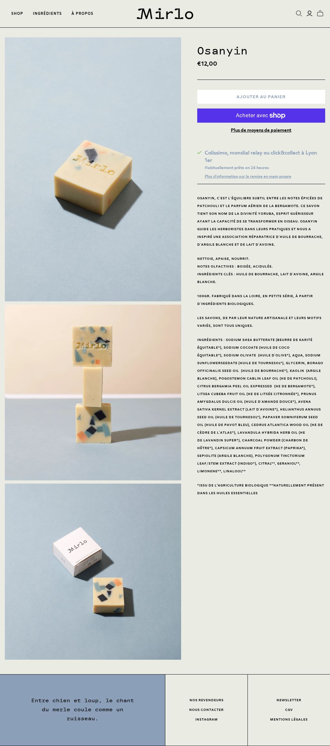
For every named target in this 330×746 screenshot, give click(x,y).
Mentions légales (289, 719)
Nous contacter (206, 710)
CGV (289, 710)
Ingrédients (47, 14)
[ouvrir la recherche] (299, 13)
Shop (17, 14)
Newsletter (289, 700)
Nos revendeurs (206, 700)
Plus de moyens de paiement (261, 130)
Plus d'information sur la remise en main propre (248, 176)
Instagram (206, 719)
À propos (82, 14)
